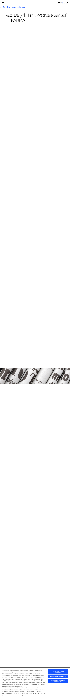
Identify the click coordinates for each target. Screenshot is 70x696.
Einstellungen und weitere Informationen (58, 681)
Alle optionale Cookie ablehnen (58, 676)
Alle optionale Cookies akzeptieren (58, 671)
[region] (35, 681)
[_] (63, 3)
